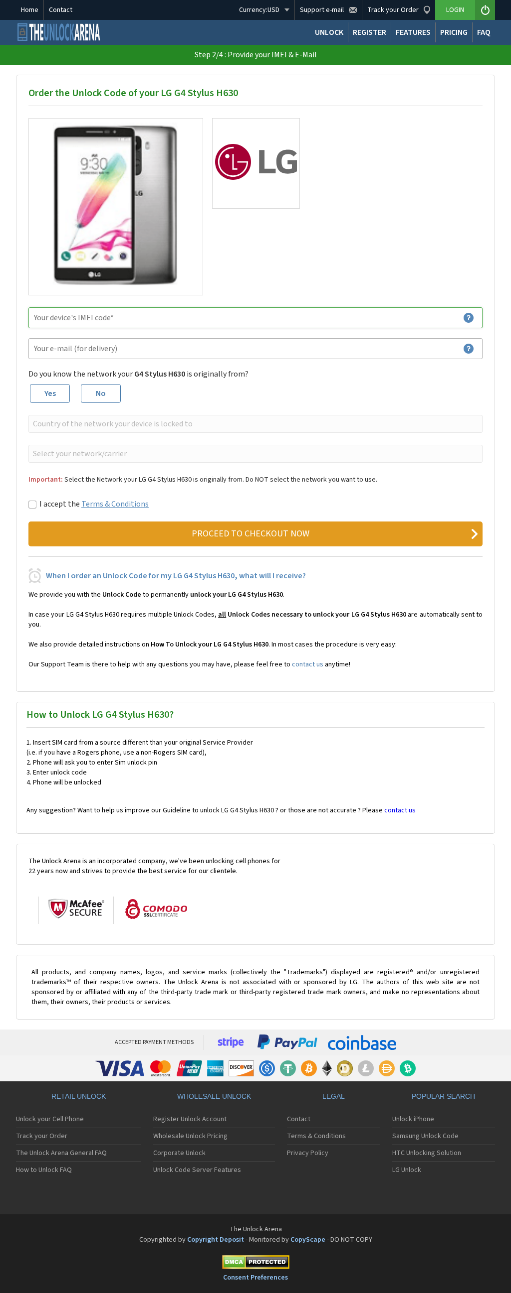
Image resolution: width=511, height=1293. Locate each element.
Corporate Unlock (179, 1153)
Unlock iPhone (413, 1119)
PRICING (454, 32)
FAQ (484, 32)
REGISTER (369, 32)
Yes (50, 393)
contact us (307, 664)
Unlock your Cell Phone (50, 1119)
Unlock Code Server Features (197, 1170)
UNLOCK (329, 32)
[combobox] (254, 423)
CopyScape (307, 1240)
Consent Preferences (255, 1278)
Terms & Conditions (115, 504)
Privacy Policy (307, 1153)
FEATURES (413, 32)
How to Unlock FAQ (44, 1170)
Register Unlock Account (190, 1119)
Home (29, 10)
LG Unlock (406, 1170)
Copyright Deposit (215, 1240)
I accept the (94, 504)
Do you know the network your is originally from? (138, 374)
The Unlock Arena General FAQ (61, 1153)
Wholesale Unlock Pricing (190, 1136)
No (101, 393)
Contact (60, 10)
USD (259, 10)
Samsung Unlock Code (425, 1136)
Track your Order (41, 1136)
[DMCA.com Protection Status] (255, 1264)
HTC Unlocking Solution (426, 1153)
